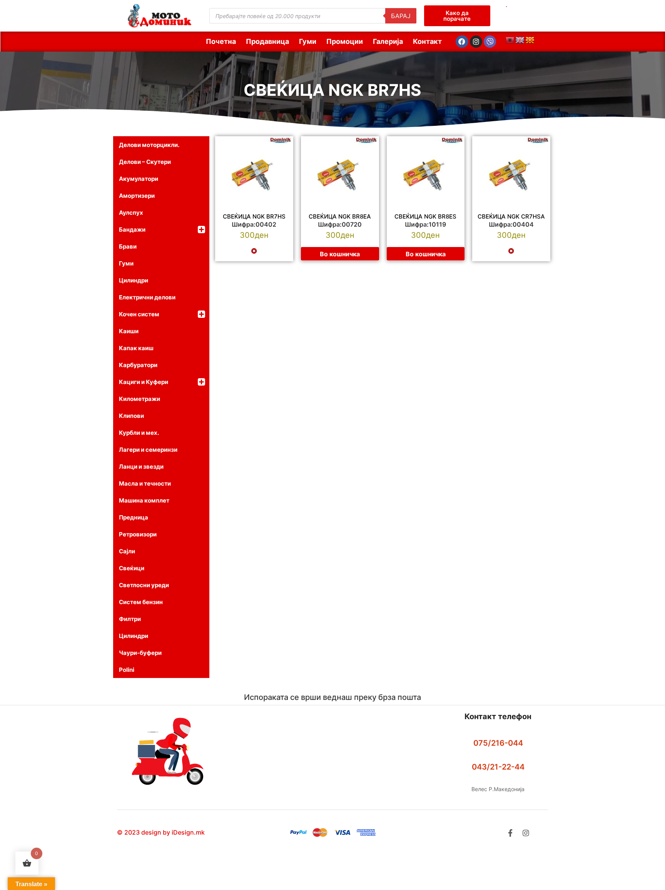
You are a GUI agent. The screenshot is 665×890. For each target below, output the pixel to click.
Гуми (307, 41)
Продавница (267, 41)
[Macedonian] (530, 40)
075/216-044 (498, 743)
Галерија (388, 41)
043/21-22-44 (498, 766)
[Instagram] (476, 41)
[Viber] (490, 41)
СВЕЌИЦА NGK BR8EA (340, 216)
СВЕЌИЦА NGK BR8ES (425, 216)
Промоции (344, 41)
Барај (401, 16)
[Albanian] (510, 40)
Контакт (427, 41)
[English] (520, 40)
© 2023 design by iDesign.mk (161, 832)
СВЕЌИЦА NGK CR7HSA (511, 216)
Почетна (221, 41)
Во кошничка (340, 254)
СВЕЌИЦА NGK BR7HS (332, 90)
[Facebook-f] (510, 833)
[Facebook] (462, 41)
